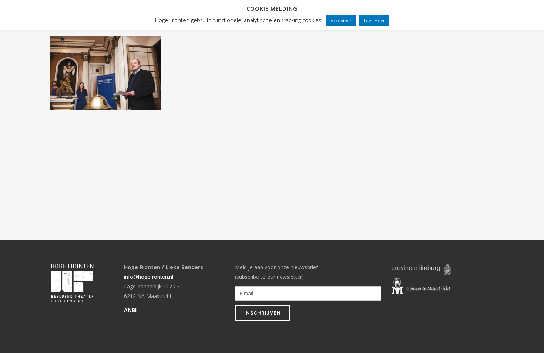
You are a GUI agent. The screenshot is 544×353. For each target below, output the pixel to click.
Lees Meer (374, 20)
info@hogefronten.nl (148, 276)
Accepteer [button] (341, 20)
